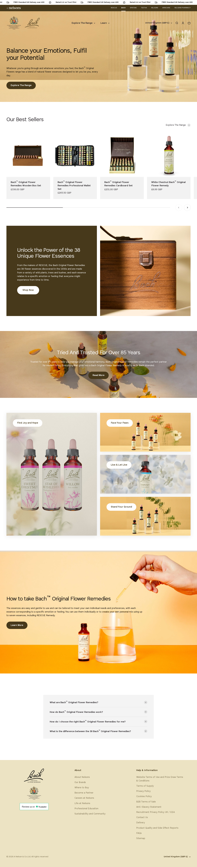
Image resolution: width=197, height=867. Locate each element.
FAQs (139, 833)
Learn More (17, 625)
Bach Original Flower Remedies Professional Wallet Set (74, 185)
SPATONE (133, 8)
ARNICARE (166, 8)
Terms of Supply (145, 786)
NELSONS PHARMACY (182, 8)
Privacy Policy (143, 791)
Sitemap (140, 838)
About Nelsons (82, 777)
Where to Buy (82, 787)
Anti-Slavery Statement (148, 807)
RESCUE (114, 8)
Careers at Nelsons (84, 798)
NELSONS (154, 8)
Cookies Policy (144, 796)
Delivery (140, 823)
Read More (98, 375)
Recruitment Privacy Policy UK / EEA (155, 812)
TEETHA (144, 8)
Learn (104, 23)
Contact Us (142, 817)
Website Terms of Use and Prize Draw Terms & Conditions (159, 779)
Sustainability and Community (90, 814)
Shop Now (28, 290)
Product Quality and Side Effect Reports (157, 828)
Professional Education (86, 808)
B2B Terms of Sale (146, 802)
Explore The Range (82, 23)
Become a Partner (84, 793)
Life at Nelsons (82, 803)
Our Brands (80, 782)
